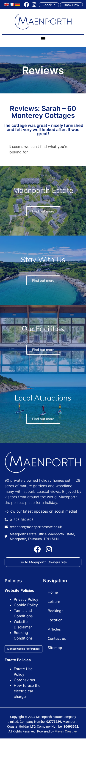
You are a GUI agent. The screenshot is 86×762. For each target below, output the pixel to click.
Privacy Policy (26, 599)
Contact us (57, 638)
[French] (12, 5)
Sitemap (55, 647)
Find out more (43, 419)
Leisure (54, 601)
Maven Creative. (66, 731)
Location (55, 620)
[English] (6, 5)
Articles (54, 629)
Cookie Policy (26, 605)
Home (53, 592)
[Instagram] (33, 4)
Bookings (55, 610)
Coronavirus (24, 680)
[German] (17, 5)
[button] (43, 38)
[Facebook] (26, 4)
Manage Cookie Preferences (23, 648)
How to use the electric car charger (27, 691)
